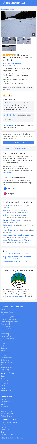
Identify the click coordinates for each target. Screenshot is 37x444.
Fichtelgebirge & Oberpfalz (10, 322)
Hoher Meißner (6, 336)
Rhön (3, 343)
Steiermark (5, 360)
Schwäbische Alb (6, 358)
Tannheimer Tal (6, 362)
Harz (2, 331)
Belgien (3, 376)
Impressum (5, 430)
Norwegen (4, 388)
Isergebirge (5, 383)
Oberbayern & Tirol (7, 338)
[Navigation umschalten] (33, 3)
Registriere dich (8, 125)
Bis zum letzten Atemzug (11, 230)
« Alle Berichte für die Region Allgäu (14, 148)
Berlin (3, 314)
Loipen (3, 399)
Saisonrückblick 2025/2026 (11, 254)
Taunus (3, 365)
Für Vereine (5, 427)
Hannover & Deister (8, 329)
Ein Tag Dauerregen (9, 225)
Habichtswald (5, 326)
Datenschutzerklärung (8, 434)
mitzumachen (7, 173)
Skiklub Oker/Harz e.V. (15, 438)
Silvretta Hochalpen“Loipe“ (12, 220)
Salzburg (4, 348)
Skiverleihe (4, 409)
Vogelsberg (5, 370)
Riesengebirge (6, 390)
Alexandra (7, 103)
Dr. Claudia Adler (10, 66)
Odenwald (4, 341)
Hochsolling (5, 334)
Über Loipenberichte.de (9, 422)
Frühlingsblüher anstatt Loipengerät (15, 210)
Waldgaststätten (6, 411)
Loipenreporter (6, 402)
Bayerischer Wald (7, 312)
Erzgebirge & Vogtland (8, 319)
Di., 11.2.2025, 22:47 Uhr (13, 63)
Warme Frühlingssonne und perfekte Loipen (17, 240)
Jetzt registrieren (18, 142)
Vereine (3, 404)
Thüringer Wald (6, 367)
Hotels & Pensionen (7, 414)
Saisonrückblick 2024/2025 (11, 262)
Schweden (4, 393)
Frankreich (4, 381)
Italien (3, 386)
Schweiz (3, 355)
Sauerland (4, 350)
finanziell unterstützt (15, 296)
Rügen (3, 346)
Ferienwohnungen (7, 416)
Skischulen (4, 406)
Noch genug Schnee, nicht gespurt (14, 215)
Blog (5, 251)
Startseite (4, 9)
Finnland (4, 378)
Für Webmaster (6, 425)
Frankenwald (5, 324)
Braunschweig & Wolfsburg (10, 317)
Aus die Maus (7, 205)
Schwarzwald (5, 353)
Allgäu (12, 9)
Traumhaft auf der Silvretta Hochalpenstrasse (18, 235)
